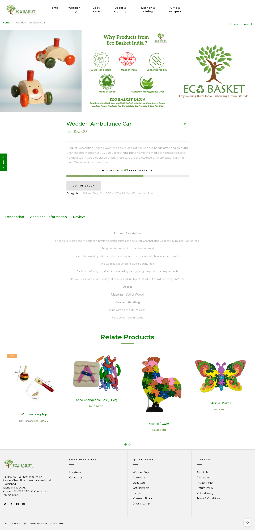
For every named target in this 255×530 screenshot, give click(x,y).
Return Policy (205, 488)
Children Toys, (91, 193)
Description (14, 217)
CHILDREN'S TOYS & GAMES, (118, 193)
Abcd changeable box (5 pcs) (96, 400)
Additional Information (48, 217)
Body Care (96, 9)
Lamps (137, 493)
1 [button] (126, 445)
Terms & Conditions (208, 498)
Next (246, 24)
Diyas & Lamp (141, 503)
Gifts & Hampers (175, 9)
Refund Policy (205, 493)
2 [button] (130, 445)
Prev (235, 24)
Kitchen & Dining (148, 9)
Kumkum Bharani (143, 498)
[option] (127, 71)
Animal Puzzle (159, 423)
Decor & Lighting (120, 9)
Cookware (139, 477)
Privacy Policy (205, 482)
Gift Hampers (141, 488)
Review (79, 217)
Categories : (73, 193)
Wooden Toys (74, 9)
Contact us (75, 477)
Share (3, 164)
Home (54, 7)
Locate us (75, 472)
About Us (202, 472)
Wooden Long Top (34, 414)
